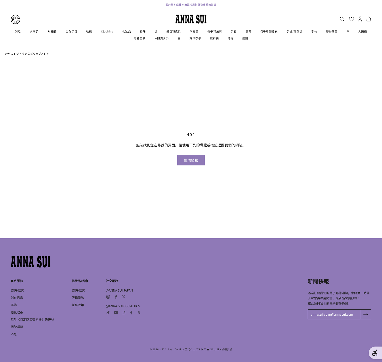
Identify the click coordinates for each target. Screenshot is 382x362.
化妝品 (126, 31)
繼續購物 (191, 160)
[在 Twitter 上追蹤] (123, 297)
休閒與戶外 (161, 38)
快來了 (34, 31)
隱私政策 (17, 312)
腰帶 (248, 31)
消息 (18, 31)
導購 (14, 305)
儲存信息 (17, 297)
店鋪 (245, 38)
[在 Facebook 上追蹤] (116, 297)
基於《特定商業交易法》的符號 (32, 319)
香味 (143, 31)
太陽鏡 (362, 31)
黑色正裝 (139, 38)
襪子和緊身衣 (269, 31)
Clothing (107, 31)
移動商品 (332, 31)
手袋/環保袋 (294, 31)
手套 (234, 31)
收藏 (89, 31)
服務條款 (78, 297)
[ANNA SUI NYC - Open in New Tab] (15, 19)
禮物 (230, 38)
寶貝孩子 (195, 38)
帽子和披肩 (214, 31)
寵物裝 (214, 38)
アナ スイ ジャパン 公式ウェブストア (26, 53)
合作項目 (71, 31)
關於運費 (17, 326)
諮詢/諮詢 (17, 290)
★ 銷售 (52, 31)
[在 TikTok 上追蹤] (108, 312)
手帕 (314, 31)
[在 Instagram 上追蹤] (108, 297)
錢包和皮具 (173, 31)
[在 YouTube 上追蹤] (116, 312)
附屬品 (194, 31)
